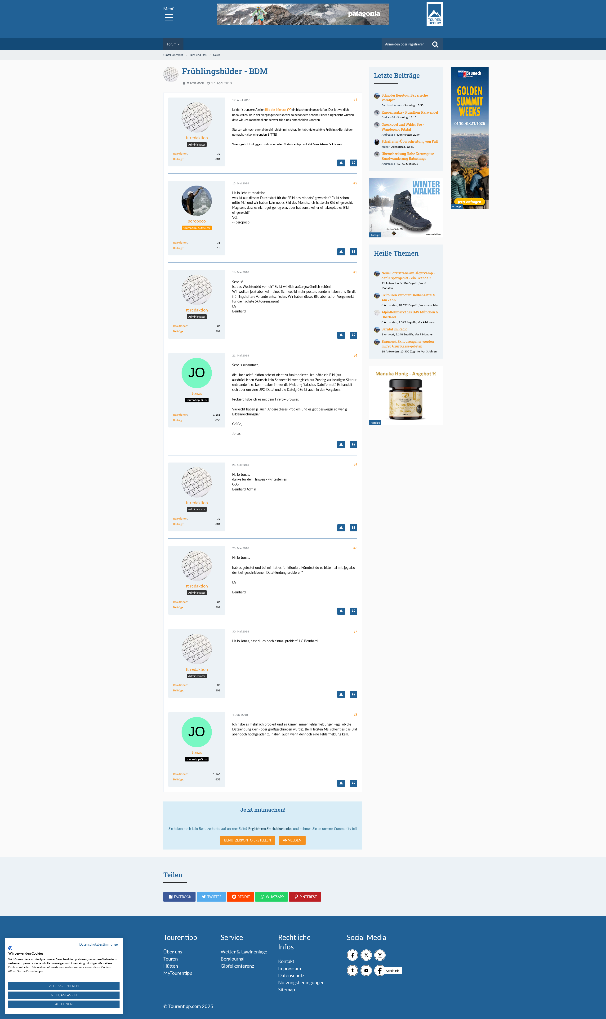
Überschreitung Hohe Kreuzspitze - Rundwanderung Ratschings (409, 156)
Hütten (170, 966)
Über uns (172, 951)
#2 (355, 183)
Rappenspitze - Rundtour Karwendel (410, 112)
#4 (355, 355)
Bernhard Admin (392, 105)
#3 (355, 272)
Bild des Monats (275, 109)
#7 (355, 631)
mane (385, 146)
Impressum (289, 968)
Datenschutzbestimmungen (99, 944)
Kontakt (286, 961)
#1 (355, 100)
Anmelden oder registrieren (404, 44)
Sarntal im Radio (394, 329)
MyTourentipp (177, 973)
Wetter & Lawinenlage (244, 951)
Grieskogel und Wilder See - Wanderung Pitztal (403, 127)
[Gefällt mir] (380, 970)
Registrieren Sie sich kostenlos (270, 829)
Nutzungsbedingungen (301, 982)
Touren (170, 958)
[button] (179, 897)
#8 (355, 714)
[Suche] (435, 44)
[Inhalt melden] (341, 163)
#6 (355, 548)
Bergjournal (233, 958)
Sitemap (286, 989)
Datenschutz (291, 975)
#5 (355, 465)
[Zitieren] (353, 163)
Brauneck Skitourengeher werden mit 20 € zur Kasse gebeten (408, 344)
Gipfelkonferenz (237, 966)
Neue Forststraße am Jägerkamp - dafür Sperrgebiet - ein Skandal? (408, 275)
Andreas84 (388, 117)
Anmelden (292, 840)
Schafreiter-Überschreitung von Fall (410, 141)
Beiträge (178, 159)
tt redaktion (195, 83)
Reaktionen (180, 153)
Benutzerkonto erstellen (247, 840)
